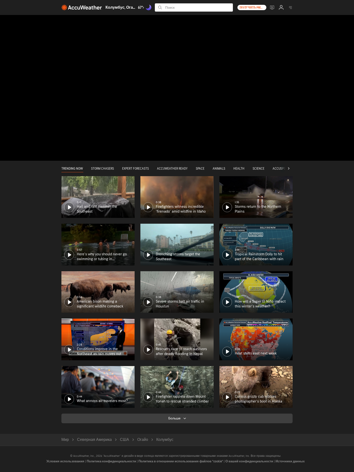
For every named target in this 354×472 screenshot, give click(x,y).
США (124, 439)
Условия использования (65, 461)
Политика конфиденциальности (112, 461)
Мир (65, 439)
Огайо (142, 439)
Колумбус (164, 439)
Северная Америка (94, 439)
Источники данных (290, 461)
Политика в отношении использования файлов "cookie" (181, 461)
